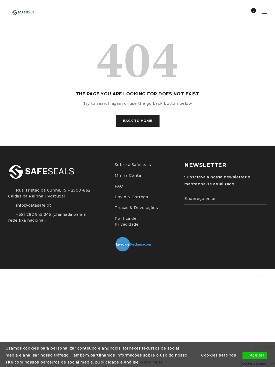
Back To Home (137, 121)
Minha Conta (128, 175)
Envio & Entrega (131, 197)
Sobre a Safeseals (133, 164)
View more (152, 362)
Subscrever (260, 197)
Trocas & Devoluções (136, 207)
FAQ (119, 186)
